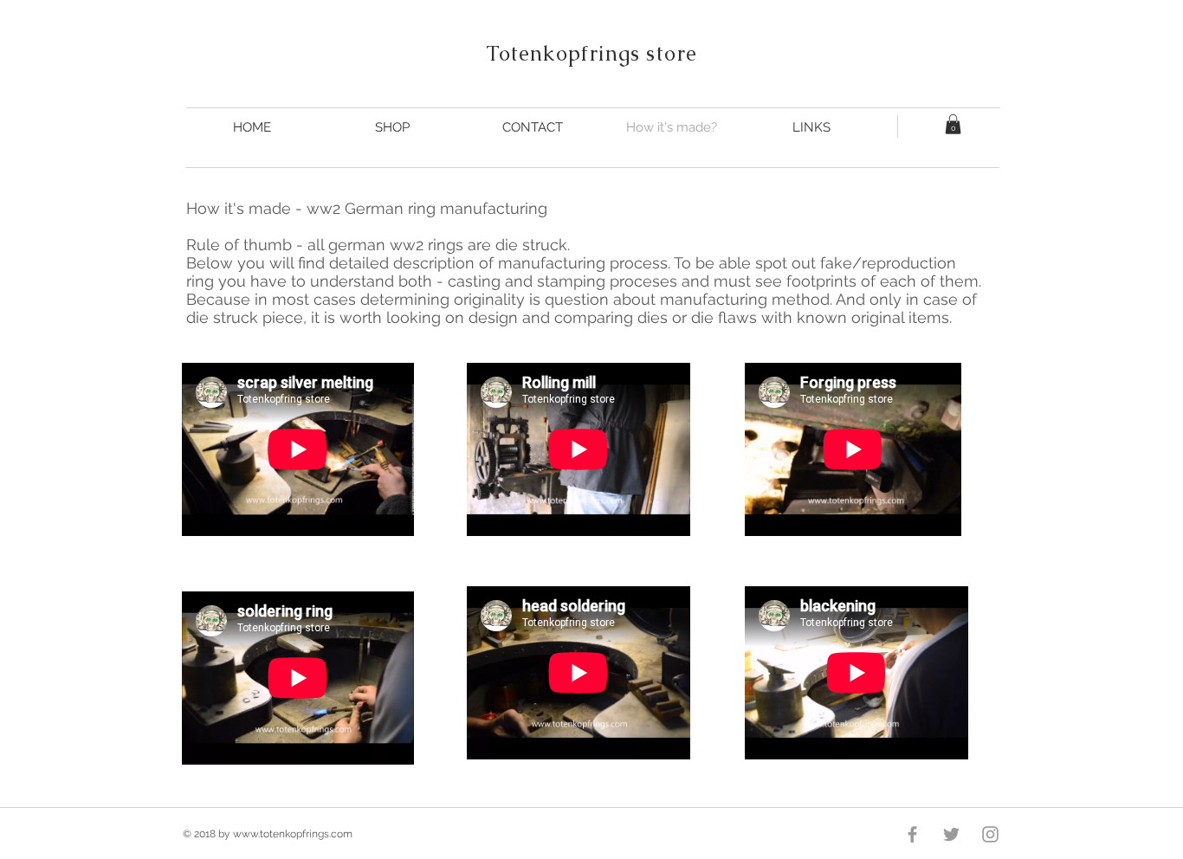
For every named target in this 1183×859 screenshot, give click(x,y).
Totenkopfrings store (592, 53)
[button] (953, 124)
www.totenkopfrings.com (292, 834)
